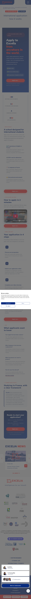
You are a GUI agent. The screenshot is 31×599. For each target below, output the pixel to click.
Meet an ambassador (15, 585)
